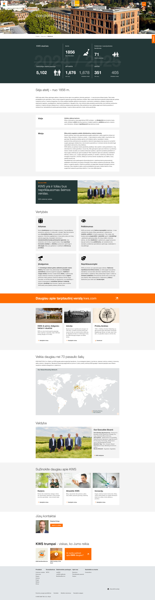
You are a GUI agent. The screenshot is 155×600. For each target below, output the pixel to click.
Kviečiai (38, 578)
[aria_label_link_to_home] (4, 4)
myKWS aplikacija (60, 574)
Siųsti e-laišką (56, 525)
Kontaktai (56, 593)
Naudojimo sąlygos (78, 593)
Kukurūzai (38, 574)
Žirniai (37, 584)
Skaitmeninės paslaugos (63, 569)
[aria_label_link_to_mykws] (144, 4)
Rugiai (37, 580)
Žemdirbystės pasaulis (78, 574)
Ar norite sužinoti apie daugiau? (75, 554)
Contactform (88, 572)
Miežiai (37, 582)
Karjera (74, 576)
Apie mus (75, 569)
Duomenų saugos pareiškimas (43, 593)
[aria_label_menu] (150, 4)
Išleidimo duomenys (66, 593)
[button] (56, 556)
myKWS (58, 572)
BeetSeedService (60, 576)
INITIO (47, 572)
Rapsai (37, 576)
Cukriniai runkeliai (40, 572)
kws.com (66, 298)
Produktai (39, 569)
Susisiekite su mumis (91, 569)
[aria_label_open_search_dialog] (138, 4)
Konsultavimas (50, 569)
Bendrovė (74, 572)
